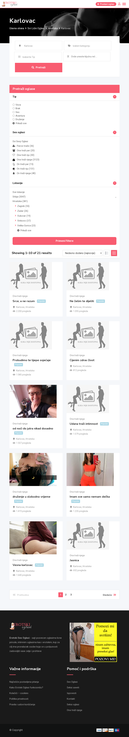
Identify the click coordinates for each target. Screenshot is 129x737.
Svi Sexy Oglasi (20, 141)
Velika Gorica (26, 225)
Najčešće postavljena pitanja (24, 681)
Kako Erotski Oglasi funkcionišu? (26, 687)
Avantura (20, 115)
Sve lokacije (19, 192)
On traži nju (25, 168)
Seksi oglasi (73, 704)
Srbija (19, 196)
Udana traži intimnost (84, 424)
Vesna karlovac (23, 565)
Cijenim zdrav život (82, 360)
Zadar (22, 211)
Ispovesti (71, 693)
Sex (17, 112)
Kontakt (71, 698)
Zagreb (23, 206)
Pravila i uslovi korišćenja (22, 704)
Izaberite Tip (28, 57)
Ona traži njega (28, 159)
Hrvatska (20, 201)
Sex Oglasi (72, 681)
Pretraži (40, 67)
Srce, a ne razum (24, 301)
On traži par (25, 164)
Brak (18, 108)
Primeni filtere (64, 240)
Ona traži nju (25, 155)
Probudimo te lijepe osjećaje (32, 360)
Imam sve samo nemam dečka (90, 497)
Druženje (20, 119)
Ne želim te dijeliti (82, 301)
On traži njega (26, 173)
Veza (18, 104)
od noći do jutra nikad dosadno (33, 428)
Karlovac (20, 307)
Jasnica (74, 560)
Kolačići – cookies (18, 693)
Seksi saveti (73, 687)
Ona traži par (26, 150)
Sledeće (107, 595)
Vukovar (24, 215)
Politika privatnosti (18, 698)
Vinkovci (24, 220)
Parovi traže (25, 146)
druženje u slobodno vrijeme (31, 497)
